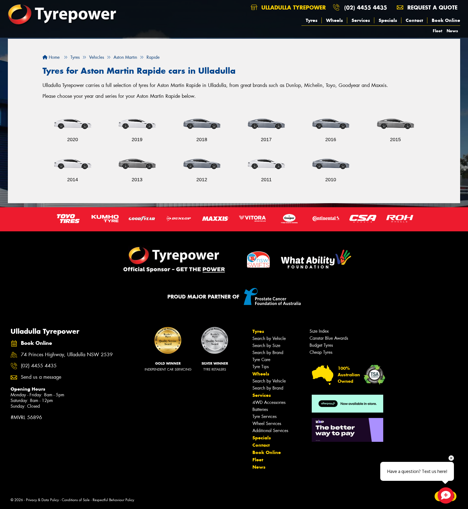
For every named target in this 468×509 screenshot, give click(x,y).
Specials (388, 20)
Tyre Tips (260, 366)
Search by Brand (267, 352)
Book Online (446, 20)
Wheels (334, 20)
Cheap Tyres (321, 352)
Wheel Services (266, 423)
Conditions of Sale (76, 500)
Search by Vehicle (269, 338)
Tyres (311, 20)
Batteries (260, 409)
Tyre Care (261, 359)
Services (361, 20)
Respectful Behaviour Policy (113, 500)
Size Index (319, 331)
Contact (414, 20)
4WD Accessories (268, 402)
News (452, 30)
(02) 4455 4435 (365, 7)
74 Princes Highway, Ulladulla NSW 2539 (67, 355)
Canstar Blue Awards (329, 338)
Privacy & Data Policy (42, 500)
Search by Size (266, 345)
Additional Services (270, 430)
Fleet (437, 30)
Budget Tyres (321, 345)
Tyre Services (264, 416)
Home (53, 57)
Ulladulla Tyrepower (292, 7)
